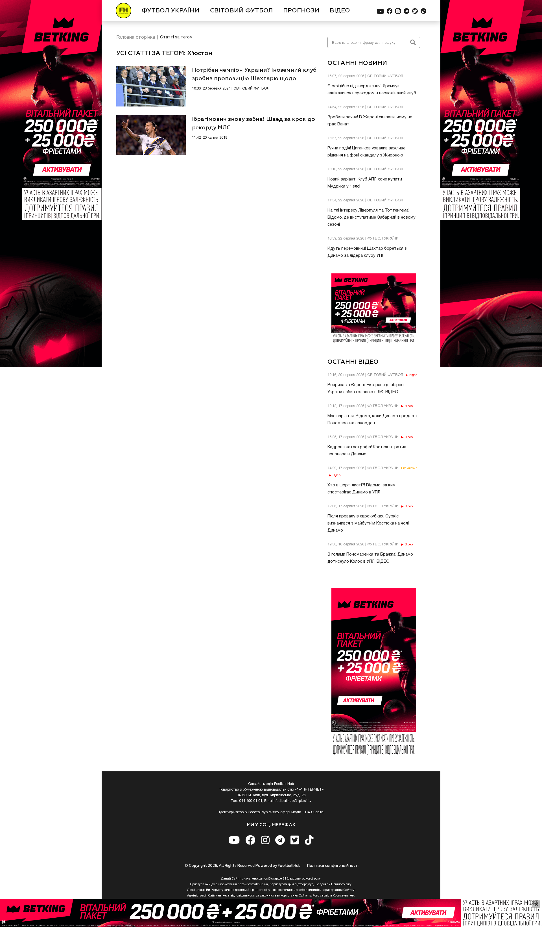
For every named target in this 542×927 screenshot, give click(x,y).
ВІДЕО (340, 11)
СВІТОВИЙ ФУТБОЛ (241, 11)
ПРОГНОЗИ (301, 11)
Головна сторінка (135, 37)
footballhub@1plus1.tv (294, 801)
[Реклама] (271, 913)
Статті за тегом (176, 37)
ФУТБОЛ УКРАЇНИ (170, 11)
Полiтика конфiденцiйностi (333, 866)
